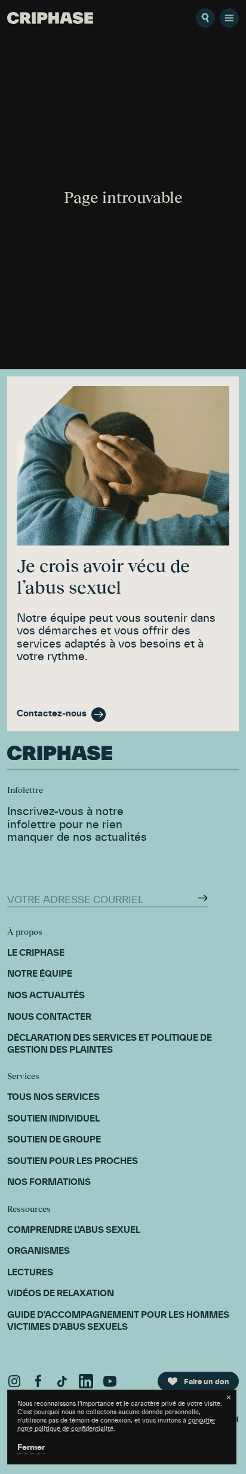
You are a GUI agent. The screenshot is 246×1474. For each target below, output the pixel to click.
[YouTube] (110, 1381)
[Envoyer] (203, 898)
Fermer (31, 1448)
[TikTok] (62, 1381)
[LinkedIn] (86, 1381)
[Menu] (229, 18)
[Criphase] (50, 18)
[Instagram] (14, 1381)
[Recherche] (205, 18)
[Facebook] (38, 1381)
